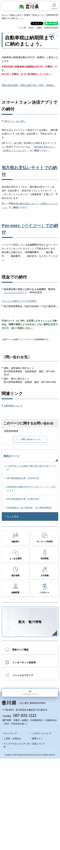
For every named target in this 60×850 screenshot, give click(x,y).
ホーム (5, 15)
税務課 (27, 15)
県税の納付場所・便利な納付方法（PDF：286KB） (28, 85)
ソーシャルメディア (22, 675)
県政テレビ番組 (20, 649)
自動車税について (13, 405)
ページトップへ (30, 694)
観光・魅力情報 (30, 622)
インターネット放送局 (24, 662)
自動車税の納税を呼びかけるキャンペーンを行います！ (31, 489)
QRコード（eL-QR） (15, 121)
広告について (38, 743)
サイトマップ (10, 733)
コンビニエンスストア (15, 292)
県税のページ (38, 15)
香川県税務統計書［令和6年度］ (24, 478)
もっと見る (12, 516)
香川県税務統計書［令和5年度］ (24, 499)
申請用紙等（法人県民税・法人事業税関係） (30, 507)
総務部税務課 (11, 431)
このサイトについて (42, 733)
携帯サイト (37, 738)
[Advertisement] (30, 795)
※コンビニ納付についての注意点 (19, 301)
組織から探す (16, 15)
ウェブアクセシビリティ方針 (17, 745)
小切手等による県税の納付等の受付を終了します (31, 468)
